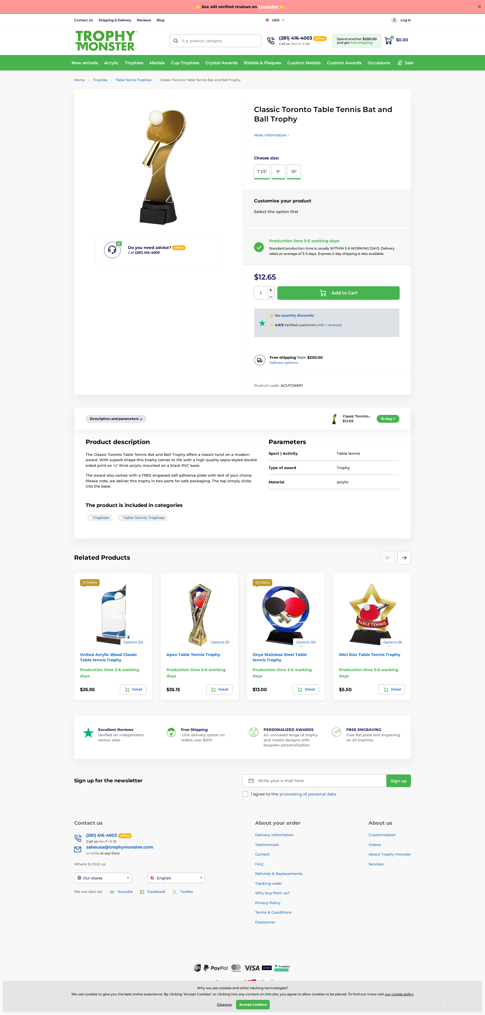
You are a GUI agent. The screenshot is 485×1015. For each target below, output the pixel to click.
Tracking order (268, 883)
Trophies (100, 80)
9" (278, 171)
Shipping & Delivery (115, 20)
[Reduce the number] (270, 296)
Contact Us (83, 20)
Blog (160, 20)
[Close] (479, 7)
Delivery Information (274, 835)
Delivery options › (284, 362)
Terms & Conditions (273, 912)
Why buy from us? (272, 893)
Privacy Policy (267, 902)
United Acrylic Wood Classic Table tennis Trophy (108, 657)
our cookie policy (399, 994)
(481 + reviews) (329, 325)
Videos (375, 844)
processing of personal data (308, 794)
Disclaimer (265, 922)
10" (294, 171)
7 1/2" (262, 171)
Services (376, 864)
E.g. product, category (202, 40)
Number (260, 293)
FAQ (259, 864)
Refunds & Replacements (279, 873)
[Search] (176, 41)
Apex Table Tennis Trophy (193, 654)
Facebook (156, 891)
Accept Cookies (253, 1004)
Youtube (125, 891)
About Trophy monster (390, 854)
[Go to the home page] (106, 40)
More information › (271, 135)
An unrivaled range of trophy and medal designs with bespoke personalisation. (290, 740)
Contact (262, 854)
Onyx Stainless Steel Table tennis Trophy (280, 657)
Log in (406, 20)
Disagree (224, 1004)
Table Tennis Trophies (134, 80)
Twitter (186, 891)
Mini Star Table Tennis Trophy (369, 654)
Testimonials (267, 844)
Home (79, 80)
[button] (404, 557)
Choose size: (266, 158)
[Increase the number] (270, 290)
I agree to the (293, 794)
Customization (382, 835)
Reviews (144, 20)
